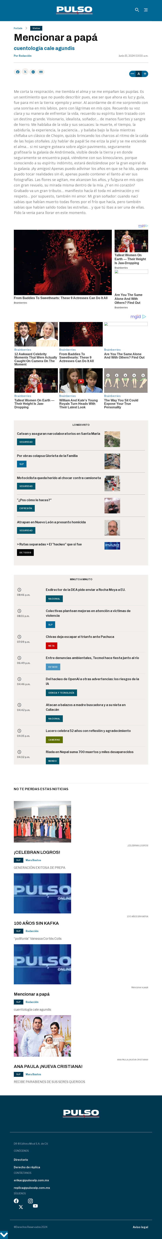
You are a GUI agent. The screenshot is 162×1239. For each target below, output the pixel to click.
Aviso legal (140, 1227)
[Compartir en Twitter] (25, 71)
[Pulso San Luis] (74, 10)
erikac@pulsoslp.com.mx (31, 1180)
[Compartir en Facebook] (17, 72)
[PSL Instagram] (30, 1202)
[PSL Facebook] (16, 1202)
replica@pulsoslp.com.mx (32, 1187)
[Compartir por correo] (40, 72)
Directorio (21, 1159)
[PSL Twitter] (21, 1207)
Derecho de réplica (27, 1167)
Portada (18, 28)
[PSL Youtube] (35, 1207)
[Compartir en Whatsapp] (33, 72)
